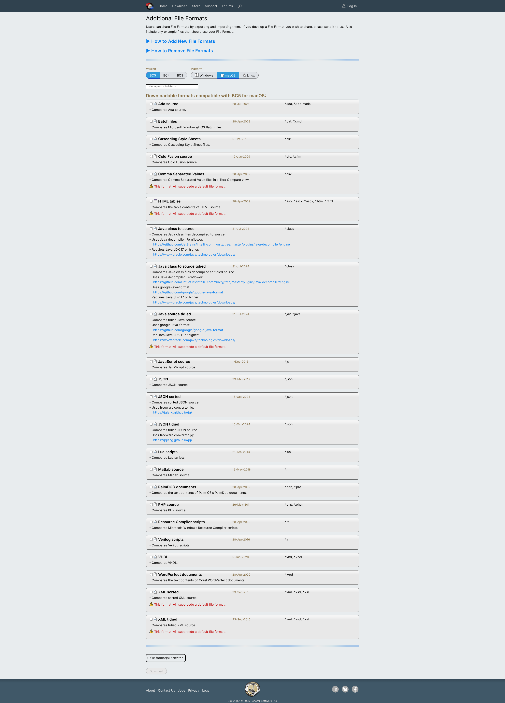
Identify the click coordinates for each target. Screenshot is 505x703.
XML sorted (168, 592)
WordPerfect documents (180, 574)
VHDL (163, 557)
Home (163, 6)
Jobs (181, 690)
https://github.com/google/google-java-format (188, 292)
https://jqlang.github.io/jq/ (172, 412)
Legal (206, 690)
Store (196, 6)
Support (211, 6)
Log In (352, 6)
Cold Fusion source (175, 156)
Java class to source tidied (182, 266)
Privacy (193, 690)
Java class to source (176, 228)
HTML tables (169, 201)
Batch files (167, 121)
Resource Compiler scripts (181, 522)
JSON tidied (168, 424)
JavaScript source (174, 361)
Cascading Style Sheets (179, 139)
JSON (163, 379)
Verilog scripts (171, 539)
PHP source (168, 504)
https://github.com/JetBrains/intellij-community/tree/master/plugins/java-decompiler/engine (221, 244)
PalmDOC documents (177, 487)
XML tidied (167, 619)
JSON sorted (169, 396)
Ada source (168, 104)
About (150, 690)
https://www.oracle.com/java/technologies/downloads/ (194, 254)
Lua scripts (168, 452)
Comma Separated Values (181, 174)
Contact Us (166, 690)
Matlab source (171, 469)
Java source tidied (174, 314)
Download (179, 6)
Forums (227, 6)
